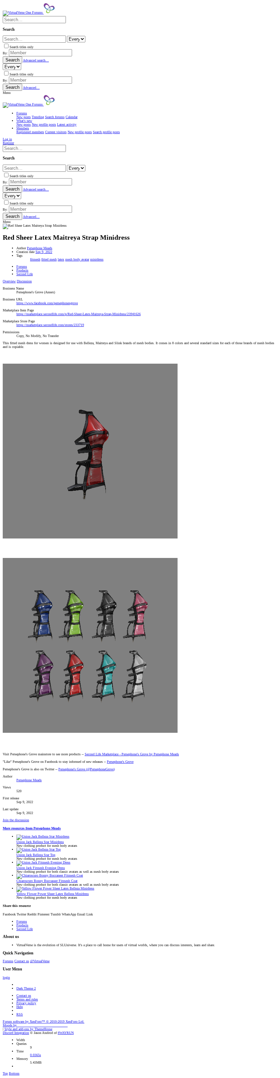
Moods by (35, 1025)
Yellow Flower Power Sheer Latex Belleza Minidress (52, 894)
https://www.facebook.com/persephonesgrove (47, 303)
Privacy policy (26, 1003)
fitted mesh (49, 259)
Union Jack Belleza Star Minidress (40, 842)
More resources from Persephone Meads (32, 828)
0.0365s (35, 1055)
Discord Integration (16, 1033)
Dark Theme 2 (26, 988)
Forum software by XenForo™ (43, 1021)
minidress (96, 259)
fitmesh (35, 259)
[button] (7, 93)
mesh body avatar (77, 259)
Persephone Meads (39, 248)
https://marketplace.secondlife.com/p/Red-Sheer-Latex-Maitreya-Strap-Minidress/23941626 (78, 314)
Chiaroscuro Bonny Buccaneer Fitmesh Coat (47, 881)
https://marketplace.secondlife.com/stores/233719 (50, 325)
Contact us (21, 961)
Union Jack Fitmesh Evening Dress (40, 868)
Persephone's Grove (120, 762)
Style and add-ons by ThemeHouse (28, 1029)
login (6, 977)
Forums (8, 961)
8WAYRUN (66, 1033)
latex (61, 259)
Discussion (24, 281)
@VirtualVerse (40, 961)
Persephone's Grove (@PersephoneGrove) (86, 769)
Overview (9, 281)
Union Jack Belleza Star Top (35, 855)
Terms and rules (27, 999)
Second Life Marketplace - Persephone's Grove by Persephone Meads (132, 754)
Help (19, 1007)
